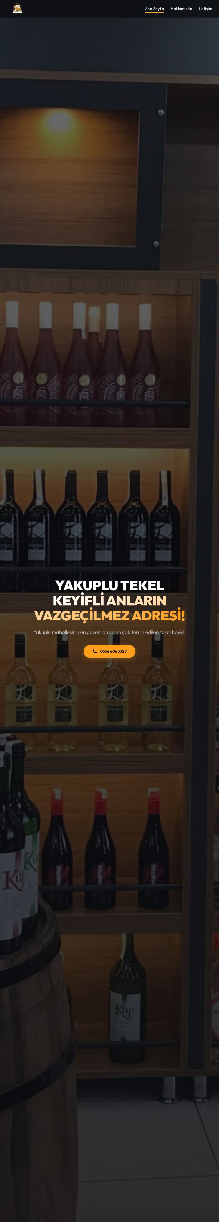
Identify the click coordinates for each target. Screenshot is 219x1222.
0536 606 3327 (113, 651)
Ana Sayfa (154, 8)
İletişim (205, 8)
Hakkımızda (181, 8)
